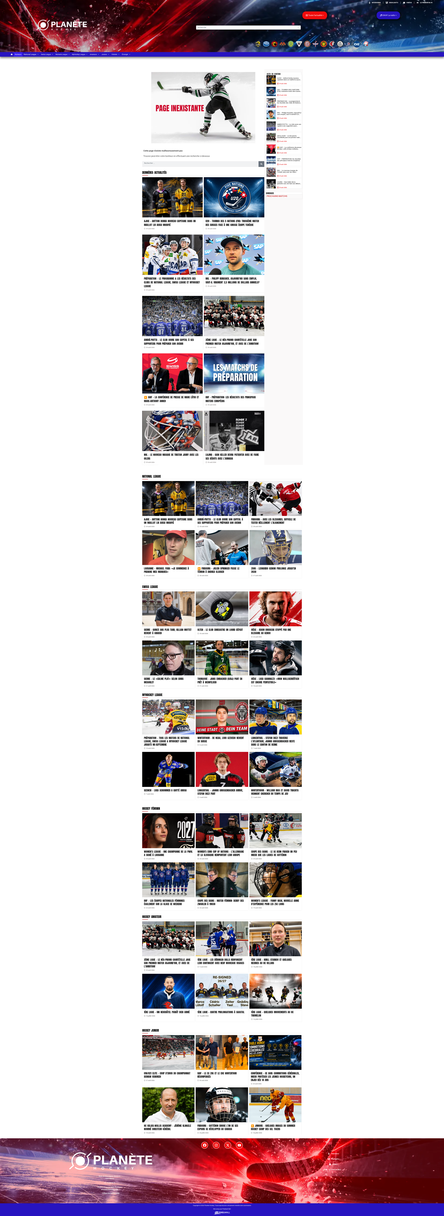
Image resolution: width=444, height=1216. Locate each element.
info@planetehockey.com (109, 1189)
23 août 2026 (257, 859)
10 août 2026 (150, 748)
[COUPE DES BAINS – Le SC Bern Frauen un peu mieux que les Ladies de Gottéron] (275, 830)
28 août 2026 (257, 526)
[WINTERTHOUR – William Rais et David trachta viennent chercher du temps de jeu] (275, 769)
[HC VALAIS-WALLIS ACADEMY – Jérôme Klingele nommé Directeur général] (168, 1104)
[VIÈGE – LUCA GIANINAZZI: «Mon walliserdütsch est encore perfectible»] (275, 657)
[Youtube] (239, 1145)
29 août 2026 (150, 228)
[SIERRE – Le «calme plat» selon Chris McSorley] (168, 657)
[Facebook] (204, 1145)
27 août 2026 (257, 575)
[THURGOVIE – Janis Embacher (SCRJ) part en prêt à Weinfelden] (222, 657)
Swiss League (46, 54)
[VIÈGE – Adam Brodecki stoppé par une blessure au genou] (275, 608)
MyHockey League (78, 54)
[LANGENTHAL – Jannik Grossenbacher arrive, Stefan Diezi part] (222, 769)
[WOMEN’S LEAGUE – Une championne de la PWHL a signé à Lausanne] (168, 830)
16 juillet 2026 (150, 1016)
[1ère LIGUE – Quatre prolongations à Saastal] (222, 991)
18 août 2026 (257, 686)
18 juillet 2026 (257, 967)
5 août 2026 (203, 797)
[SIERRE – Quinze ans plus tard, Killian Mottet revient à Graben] (168, 608)
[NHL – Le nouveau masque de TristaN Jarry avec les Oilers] (172, 431)
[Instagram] (216, 1145)
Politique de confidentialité (110, 1193)
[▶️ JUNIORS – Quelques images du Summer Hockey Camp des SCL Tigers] (275, 1104)
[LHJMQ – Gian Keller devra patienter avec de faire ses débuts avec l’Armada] (234, 431)
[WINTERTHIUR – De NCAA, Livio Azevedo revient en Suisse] (222, 716)
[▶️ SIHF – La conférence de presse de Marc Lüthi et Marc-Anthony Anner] (172, 373)
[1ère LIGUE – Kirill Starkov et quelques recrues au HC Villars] (275, 938)
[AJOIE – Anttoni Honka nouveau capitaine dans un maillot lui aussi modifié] (172, 197)
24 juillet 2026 (203, 1133)
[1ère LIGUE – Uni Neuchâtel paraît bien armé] (168, 991)
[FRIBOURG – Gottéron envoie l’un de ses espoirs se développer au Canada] (222, 1104)
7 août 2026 (257, 748)
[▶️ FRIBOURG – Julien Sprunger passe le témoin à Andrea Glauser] (222, 547)
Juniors (104, 54)
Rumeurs (18, 54)
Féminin (114, 54)
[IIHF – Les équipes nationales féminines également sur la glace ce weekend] (168, 879)
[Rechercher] (261, 164)
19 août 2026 (257, 908)
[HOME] (11, 54)
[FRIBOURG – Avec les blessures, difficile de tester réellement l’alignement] (275, 498)
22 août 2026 (257, 637)
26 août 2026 (203, 1080)
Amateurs (93, 54)
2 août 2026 (257, 797)
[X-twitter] (227, 1145)
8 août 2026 (203, 745)
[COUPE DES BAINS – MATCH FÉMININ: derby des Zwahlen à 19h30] (222, 879)
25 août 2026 (150, 637)
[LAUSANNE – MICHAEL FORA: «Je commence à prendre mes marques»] (168, 547)
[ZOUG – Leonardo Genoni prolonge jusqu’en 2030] (275, 547)
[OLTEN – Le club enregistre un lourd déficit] (222, 608)
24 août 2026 (204, 859)
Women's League (61, 54)
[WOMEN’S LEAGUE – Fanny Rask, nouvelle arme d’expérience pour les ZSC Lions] (275, 879)
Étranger (125, 54)
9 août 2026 (203, 967)
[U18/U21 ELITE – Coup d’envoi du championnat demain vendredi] (168, 1052)
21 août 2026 (150, 686)
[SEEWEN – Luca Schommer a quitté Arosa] (168, 769)
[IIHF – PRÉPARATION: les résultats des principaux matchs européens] (234, 373)
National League (30, 54)
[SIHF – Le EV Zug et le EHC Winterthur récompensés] (222, 1052)
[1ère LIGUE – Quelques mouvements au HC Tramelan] (275, 991)
